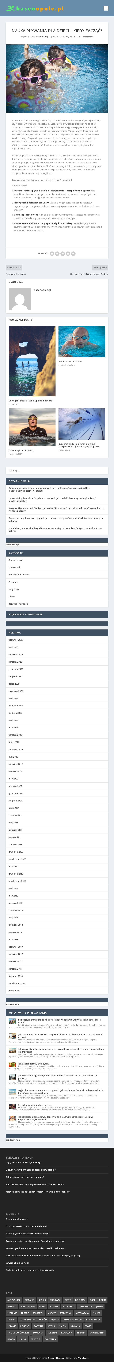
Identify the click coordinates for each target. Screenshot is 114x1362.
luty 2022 (13, 778)
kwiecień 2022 (16, 764)
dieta (68, 1300)
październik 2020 (17, 859)
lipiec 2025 (14, 683)
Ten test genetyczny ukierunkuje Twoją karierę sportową (35, 1241)
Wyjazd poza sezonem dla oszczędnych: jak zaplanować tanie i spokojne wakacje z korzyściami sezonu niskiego (61, 1091)
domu (102, 1300)
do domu (80, 1300)
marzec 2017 (15, 961)
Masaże (52, 1313)
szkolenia (66, 1332)
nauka (96, 1313)
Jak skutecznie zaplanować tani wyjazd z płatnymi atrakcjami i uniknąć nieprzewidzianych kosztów (55, 1118)
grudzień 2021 (16, 793)
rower (51, 1326)
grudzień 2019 (16, 873)
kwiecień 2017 (16, 954)
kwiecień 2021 (16, 829)
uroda (11, 1339)
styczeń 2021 (15, 844)
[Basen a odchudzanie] (81, 341)
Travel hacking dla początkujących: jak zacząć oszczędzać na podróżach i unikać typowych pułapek (56, 519)
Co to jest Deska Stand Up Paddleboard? (31, 400)
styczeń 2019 (15, 903)
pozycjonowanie (72, 1319)
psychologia (93, 1319)
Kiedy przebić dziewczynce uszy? (31, 202)
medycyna (65, 1313)
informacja (85, 1306)
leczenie (12, 1313)
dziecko (11, 1306)
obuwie (11, 1319)
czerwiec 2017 (16, 946)
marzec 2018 (15, 932)
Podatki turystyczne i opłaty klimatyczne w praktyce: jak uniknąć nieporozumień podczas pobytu (55, 529)
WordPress (83, 1358)
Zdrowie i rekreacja (18, 603)
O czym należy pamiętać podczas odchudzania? (31, 1169)
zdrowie (35, 1339)
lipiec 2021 (14, 808)
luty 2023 (13, 727)
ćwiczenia (50, 1339)
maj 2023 (13, 720)
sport (88, 1326)
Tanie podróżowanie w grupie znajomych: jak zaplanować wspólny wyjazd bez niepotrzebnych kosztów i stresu (49, 489)
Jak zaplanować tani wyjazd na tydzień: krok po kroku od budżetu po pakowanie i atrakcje (60, 1036)
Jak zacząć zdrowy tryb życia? (33, 1063)
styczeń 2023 (15, 734)
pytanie (11, 1326)
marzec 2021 (15, 837)
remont (25, 1326)
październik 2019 (17, 881)
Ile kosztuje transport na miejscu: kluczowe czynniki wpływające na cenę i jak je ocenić (59, 1021)
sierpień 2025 (15, 676)
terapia (81, 1332)
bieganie (29, 1300)
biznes (42, 1300)
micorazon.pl (12, 544)
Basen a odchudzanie (70, 361)
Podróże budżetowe (19, 574)
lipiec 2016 (14, 990)
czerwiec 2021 (16, 815)
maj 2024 (13, 698)
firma (42, 1306)
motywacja (82, 1313)
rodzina (38, 1326)
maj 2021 (13, 822)
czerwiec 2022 (16, 749)
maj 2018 (13, 917)
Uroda (12, 596)
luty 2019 (13, 895)
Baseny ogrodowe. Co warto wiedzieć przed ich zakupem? (35, 1248)
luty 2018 (13, 939)
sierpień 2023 (15, 712)
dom (92, 1300)
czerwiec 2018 (16, 910)
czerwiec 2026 (16, 639)
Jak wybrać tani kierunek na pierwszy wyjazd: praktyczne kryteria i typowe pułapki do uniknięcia (61, 1050)
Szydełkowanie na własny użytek (35, 1105)
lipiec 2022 (14, 742)
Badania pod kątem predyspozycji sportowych (30, 1270)
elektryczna (28, 1306)
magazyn (38, 1313)
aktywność (13, 1300)
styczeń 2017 (15, 968)
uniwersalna (97, 1332)
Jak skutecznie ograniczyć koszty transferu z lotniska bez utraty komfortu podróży (57, 1077)
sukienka (38, 1332)
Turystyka (14, 589)
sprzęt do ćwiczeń (18, 1332)
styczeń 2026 (15, 661)
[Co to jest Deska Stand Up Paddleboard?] (32, 361)
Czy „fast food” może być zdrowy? (23, 1162)
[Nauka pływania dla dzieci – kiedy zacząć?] (57, 78)
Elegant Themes (56, 1358)
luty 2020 (13, 866)
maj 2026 (13, 647)
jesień (99, 1306)
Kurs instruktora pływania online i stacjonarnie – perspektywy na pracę (52, 190)
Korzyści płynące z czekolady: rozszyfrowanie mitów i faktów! (38, 1191)
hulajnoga (68, 1306)
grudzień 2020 (16, 851)
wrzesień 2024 (16, 691)
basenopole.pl (42, 36)
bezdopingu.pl (13, 1139)
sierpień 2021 (15, 800)
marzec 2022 (15, 771)
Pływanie (70, 36)
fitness (54, 1306)
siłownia (75, 1326)
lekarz (25, 1313)
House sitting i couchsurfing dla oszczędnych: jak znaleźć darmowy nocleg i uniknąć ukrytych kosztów (52, 499)
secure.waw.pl (13, 1004)
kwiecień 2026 (16, 654)
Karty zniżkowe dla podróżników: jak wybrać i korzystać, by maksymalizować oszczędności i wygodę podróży (56, 509)
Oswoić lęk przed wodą (26, 214)
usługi (22, 1339)
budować (55, 1300)
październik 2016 (17, 983)
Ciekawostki (15, 567)
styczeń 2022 (15, 786)
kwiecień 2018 (16, 924)
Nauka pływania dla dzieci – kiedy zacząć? (27, 1233)
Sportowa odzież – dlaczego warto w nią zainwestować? (35, 1184)
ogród (43, 1319)
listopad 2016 (16, 976)
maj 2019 (13, 888)
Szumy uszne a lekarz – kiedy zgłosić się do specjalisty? (43, 223)
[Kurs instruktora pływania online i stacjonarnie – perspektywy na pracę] (81, 423)
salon (62, 1326)
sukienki (52, 1332)
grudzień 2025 (16, 669)
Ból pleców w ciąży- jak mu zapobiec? (25, 1177)
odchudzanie (27, 1319)
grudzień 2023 (16, 705)
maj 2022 (13, 756)
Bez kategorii (15, 560)
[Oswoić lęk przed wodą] (32, 427)
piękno (55, 1319)
